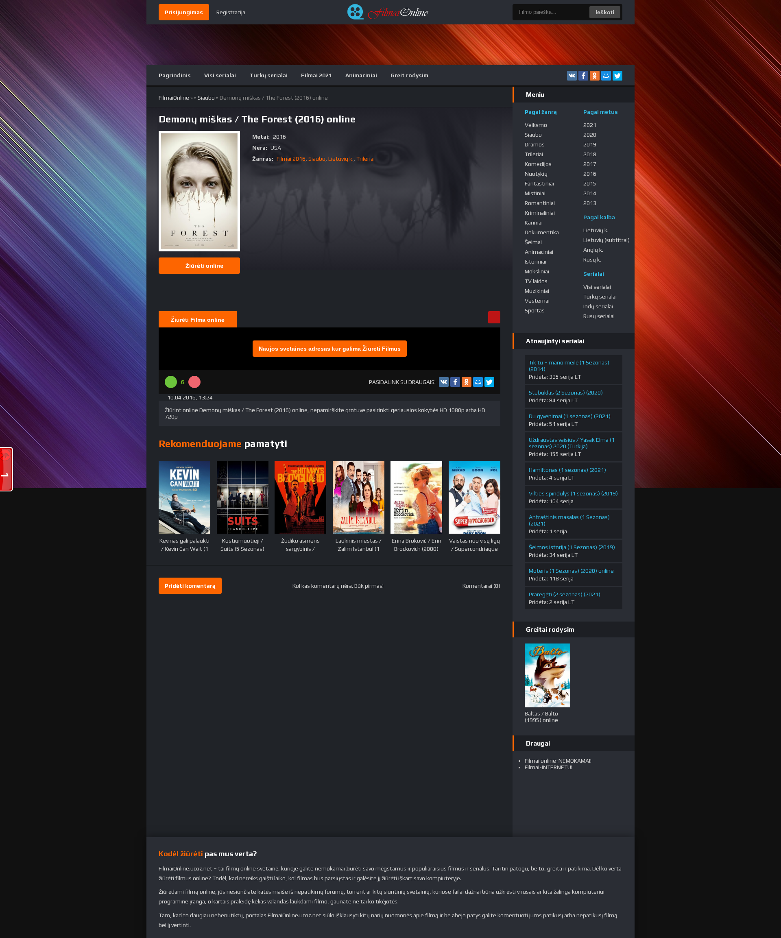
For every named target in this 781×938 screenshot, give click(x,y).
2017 (589, 164)
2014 (589, 193)
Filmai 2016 (291, 158)
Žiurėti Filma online (198, 319)
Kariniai (534, 222)
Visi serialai (220, 75)
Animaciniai (361, 75)
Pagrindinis (175, 75)
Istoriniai (535, 261)
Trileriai (365, 158)
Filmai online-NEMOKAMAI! (558, 760)
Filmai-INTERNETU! (548, 767)
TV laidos (536, 281)
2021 (589, 125)
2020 (589, 134)
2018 (589, 154)
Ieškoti (605, 12)
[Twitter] (617, 76)
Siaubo (206, 97)
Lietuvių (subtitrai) (606, 240)
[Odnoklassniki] (595, 76)
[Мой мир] (606, 76)
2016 (589, 173)
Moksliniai (537, 271)
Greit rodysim (409, 75)
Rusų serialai (599, 316)
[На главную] (390, 12)
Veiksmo (536, 125)
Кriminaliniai (540, 212)
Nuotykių (536, 173)
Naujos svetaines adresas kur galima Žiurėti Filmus (330, 348)
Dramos (535, 144)
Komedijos (538, 164)
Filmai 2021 (316, 75)
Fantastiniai (539, 183)
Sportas (535, 310)
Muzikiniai (537, 291)
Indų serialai (598, 306)
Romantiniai (540, 203)
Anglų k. (593, 249)
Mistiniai (535, 193)
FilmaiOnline (174, 97)
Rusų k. (592, 259)
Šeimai (533, 242)
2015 (589, 183)
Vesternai (537, 300)
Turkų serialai (268, 75)
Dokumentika (542, 232)
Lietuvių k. (340, 158)
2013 (589, 203)
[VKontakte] (572, 76)
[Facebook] (583, 76)
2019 (589, 144)
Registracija (230, 12)
